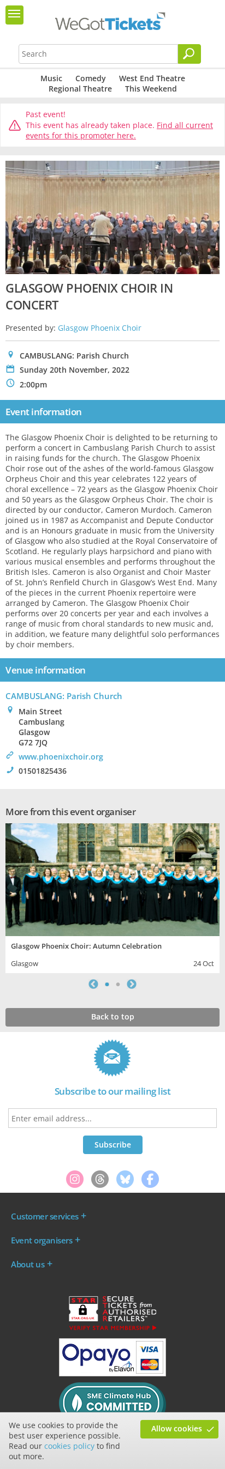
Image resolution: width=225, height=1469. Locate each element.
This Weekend (151, 88)
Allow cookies (176, 1428)
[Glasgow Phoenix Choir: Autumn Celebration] (112, 879)
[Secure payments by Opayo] (112, 1374)
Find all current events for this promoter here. (119, 130)
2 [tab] (118, 984)
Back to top (112, 1016)
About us (27, 1264)
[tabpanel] (112, 897)
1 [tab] (107, 984)
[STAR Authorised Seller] (112, 1329)
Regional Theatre (80, 88)
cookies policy (69, 1446)
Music (51, 78)
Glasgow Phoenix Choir (99, 328)
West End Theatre (152, 78)
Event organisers (41, 1240)
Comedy (90, 78)
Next (131, 984)
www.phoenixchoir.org (61, 756)
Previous (93, 984)
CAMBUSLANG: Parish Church (63, 695)
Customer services (45, 1216)
